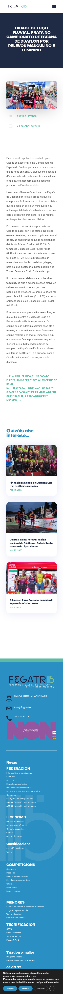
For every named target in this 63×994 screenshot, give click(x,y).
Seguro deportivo (14, 836)
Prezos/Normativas (15, 822)
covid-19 (13, 967)
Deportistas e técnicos (16, 825)
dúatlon (21, 116)
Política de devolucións (17, 877)
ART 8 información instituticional (21, 806)
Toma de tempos (13, 937)
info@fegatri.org (23, 708)
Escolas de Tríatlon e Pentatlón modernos (25, 907)
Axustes (54, 982)
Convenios (11, 795)
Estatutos (10, 777)
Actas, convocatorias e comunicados (23, 792)
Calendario (11, 869)
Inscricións (11, 873)
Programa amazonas (15, 957)
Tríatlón (9, 852)
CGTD (9, 929)
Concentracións (13, 933)
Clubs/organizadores (16, 829)
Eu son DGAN (12, 940)
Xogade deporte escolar (17, 911)
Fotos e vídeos (13, 891)
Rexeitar (25, 988)
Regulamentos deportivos (18, 880)
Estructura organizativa (16, 784)
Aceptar (10, 988)
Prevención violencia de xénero (20, 961)
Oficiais (9, 833)
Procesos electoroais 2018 (18, 788)
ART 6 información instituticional (21, 803)
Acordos (10, 781)
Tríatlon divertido (14, 914)
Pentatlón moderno (15, 848)
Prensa (32, 116)
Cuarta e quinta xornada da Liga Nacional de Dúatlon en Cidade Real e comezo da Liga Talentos (31, 543)
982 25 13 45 (21, 717)
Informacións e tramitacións (19, 773)
